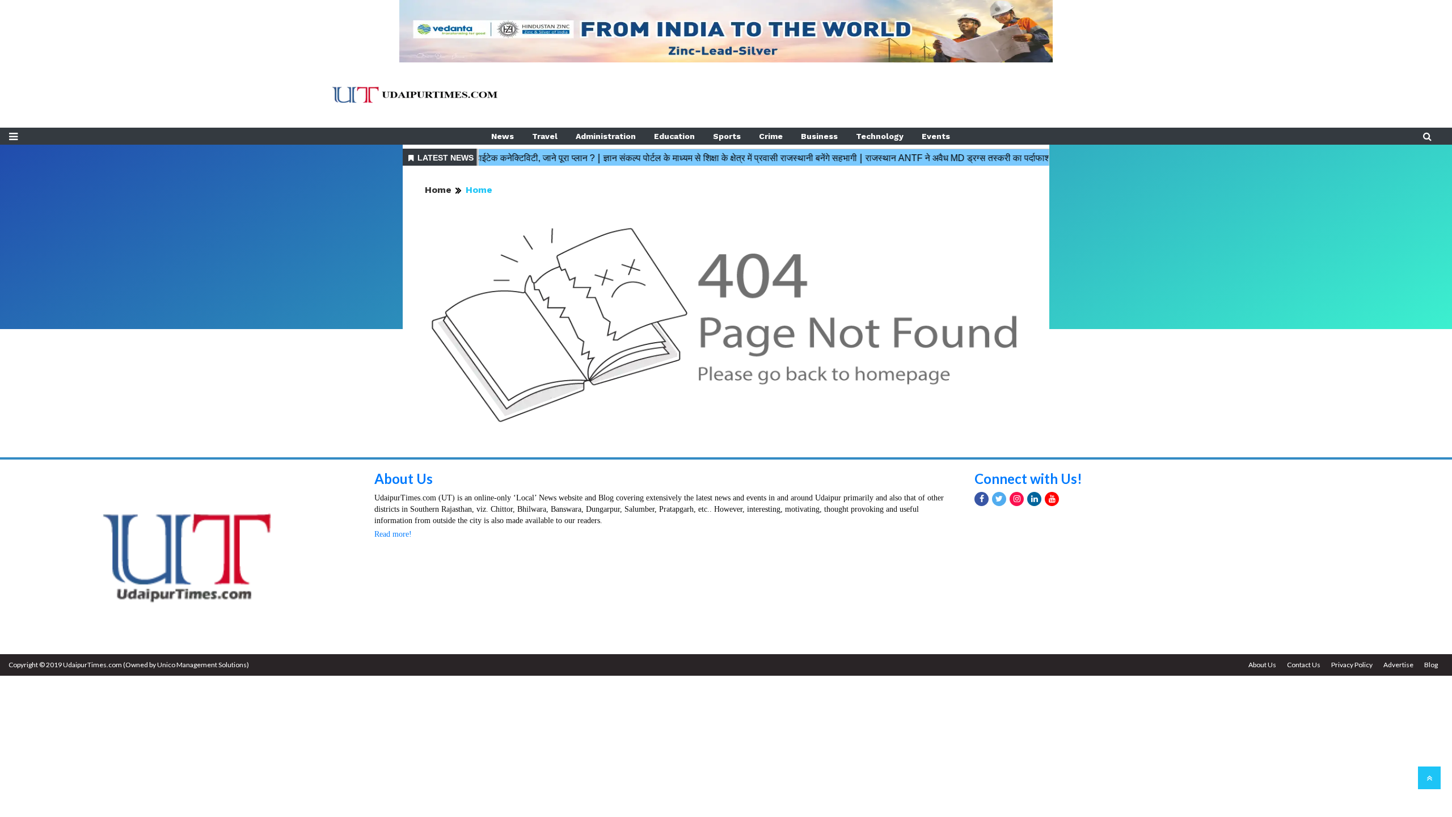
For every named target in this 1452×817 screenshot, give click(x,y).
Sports (727, 136)
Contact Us (1303, 664)
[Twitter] (999, 499)
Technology (880, 136)
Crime (771, 136)
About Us (403, 478)
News (502, 136)
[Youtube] (1052, 499)
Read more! (393, 534)
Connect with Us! (1028, 478)
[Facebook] (981, 499)
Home (438, 189)
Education (674, 136)
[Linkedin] (1034, 499)
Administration (606, 136)
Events (936, 136)
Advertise (1398, 664)
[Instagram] (1017, 499)
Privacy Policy (1352, 664)
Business (819, 136)
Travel (545, 136)
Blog (1431, 664)
